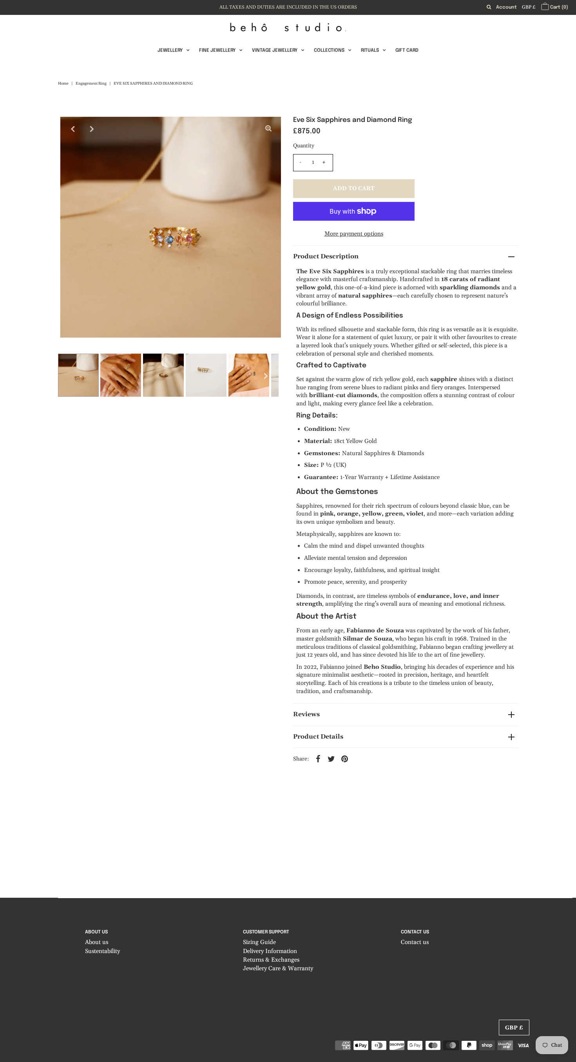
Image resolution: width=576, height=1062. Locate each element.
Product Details (318, 737)
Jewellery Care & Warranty (278, 968)
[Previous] (72, 129)
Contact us (415, 942)
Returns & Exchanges (271, 960)
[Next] (91, 129)
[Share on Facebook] (318, 758)
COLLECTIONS (329, 50)
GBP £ (528, 7)
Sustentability (102, 951)
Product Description (326, 256)
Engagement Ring (91, 83)
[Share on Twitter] (331, 758)
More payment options (353, 234)
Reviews (306, 714)
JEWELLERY (170, 50)
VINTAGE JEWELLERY (274, 50)
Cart (558, 7)
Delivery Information (270, 951)
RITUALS (370, 50)
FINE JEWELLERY (217, 50)
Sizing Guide (259, 942)
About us (96, 942)
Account (506, 7)
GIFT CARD (406, 50)
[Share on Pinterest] (345, 758)
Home (63, 83)
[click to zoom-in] (268, 129)
